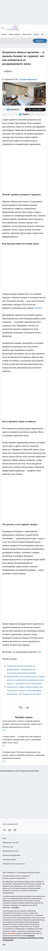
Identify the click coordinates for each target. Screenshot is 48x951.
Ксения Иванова (28, 79)
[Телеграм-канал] (24, 114)
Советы (4, 34)
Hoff (39, 651)
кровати (38, 308)
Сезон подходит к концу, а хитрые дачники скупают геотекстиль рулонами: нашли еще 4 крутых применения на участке (22, 725)
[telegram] (28, 707)
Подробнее (15, 907)
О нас (4, 838)
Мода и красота (14, 34)
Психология (26, 34)
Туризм (36, 34)
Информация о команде (10, 842)
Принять (39, 41)
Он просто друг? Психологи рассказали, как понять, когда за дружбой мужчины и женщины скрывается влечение (23, 756)
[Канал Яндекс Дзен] (35, 109)
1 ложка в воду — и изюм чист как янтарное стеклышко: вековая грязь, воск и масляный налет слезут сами (21, 740)
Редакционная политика (10, 851)
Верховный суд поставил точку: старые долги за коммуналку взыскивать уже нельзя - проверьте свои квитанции (26, 680)
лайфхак (8, 71)
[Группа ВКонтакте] (12, 109)
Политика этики (8, 847)
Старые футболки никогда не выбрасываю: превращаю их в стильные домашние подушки (21, 669)
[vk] (21, 707)
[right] (45, 34)
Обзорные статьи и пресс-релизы (14, 864)
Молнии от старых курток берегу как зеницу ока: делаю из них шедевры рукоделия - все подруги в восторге (25, 690)
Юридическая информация (11, 855)
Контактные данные (9, 859)
